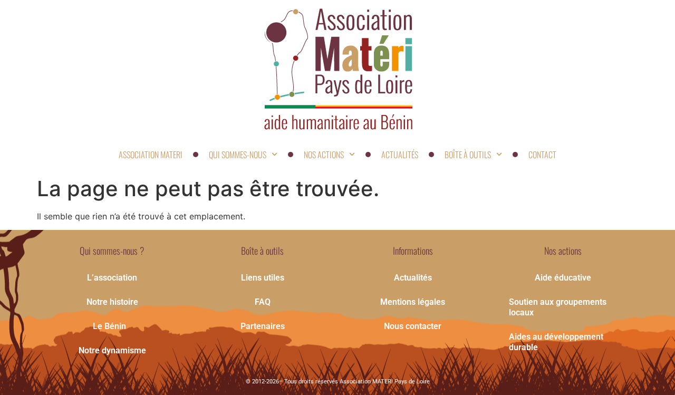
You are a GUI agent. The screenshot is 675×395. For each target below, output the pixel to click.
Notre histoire (112, 302)
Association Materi (150, 154)
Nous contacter (412, 326)
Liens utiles (262, 278)
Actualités (399, 154)
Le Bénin (109, 326)
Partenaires (262, 326)
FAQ (263, 302)
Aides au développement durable (556, 342)
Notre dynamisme (112, 350)
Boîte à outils (468, 154)
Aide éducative (563, 278)
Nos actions (324, 154)
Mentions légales (412, 302)
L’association (112, 278)
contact (542, 154)
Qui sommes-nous (237, 154)
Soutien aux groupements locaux (557, 307)
